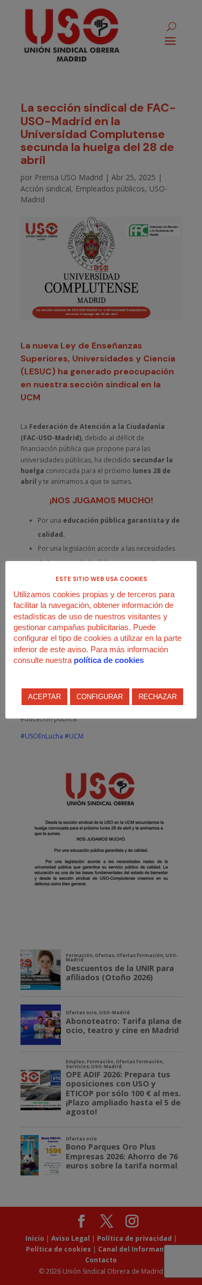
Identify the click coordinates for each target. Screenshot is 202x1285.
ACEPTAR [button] (44, 697)
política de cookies (109, 660)
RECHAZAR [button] (157, 697)
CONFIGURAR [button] (99, 697)
